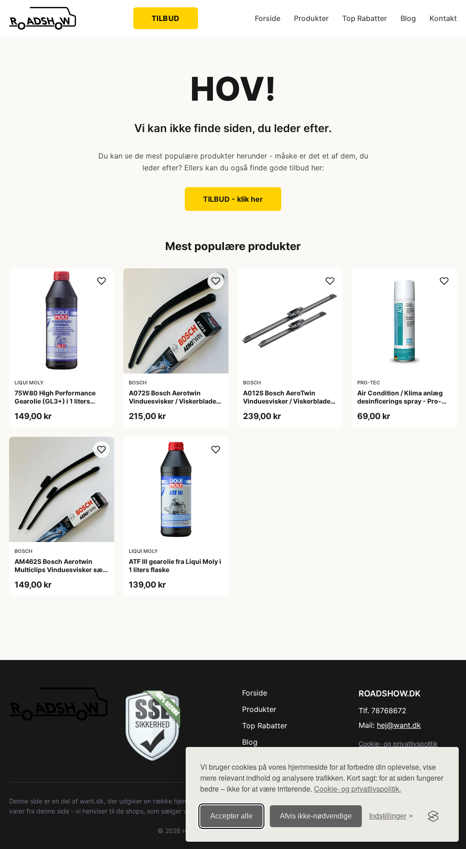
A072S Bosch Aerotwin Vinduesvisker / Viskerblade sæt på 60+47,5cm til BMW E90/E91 (172, 405)
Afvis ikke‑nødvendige (316, 816)
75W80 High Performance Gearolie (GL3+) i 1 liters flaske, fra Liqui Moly (55, 401)
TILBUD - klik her (233, 199)
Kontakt (443, 18)
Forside (267, 18)
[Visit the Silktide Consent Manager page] (433, 816)
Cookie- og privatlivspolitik (398, 743)
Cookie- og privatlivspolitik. (357, 788)
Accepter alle (231, 816)
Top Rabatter (364, 18)
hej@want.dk (399, 725)
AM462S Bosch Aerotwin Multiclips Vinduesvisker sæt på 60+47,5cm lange (60, 569)
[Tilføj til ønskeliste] (101, 281)
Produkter (311, 18)
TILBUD (166, 18)
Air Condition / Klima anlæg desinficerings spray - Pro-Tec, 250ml (400, 401)
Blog (408, 18)
